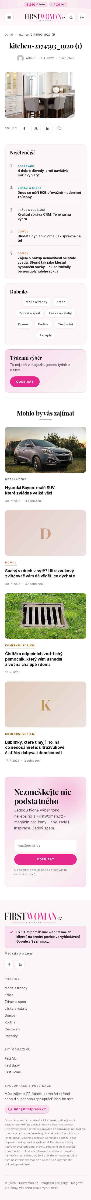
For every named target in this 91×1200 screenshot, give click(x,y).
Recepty (45, 335)
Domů (9, 34)
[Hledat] (71, 17)
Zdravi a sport (29, 313)
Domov (23, 324)
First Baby (12, 1065)
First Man (11, 1058)
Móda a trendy (36, 302)
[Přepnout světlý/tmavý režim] (81, 17)
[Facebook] (9, 964)
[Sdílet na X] (36, 128)
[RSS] (20, 964)
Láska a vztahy (60, 313)
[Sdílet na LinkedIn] (47, 128)
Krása (60, 302)
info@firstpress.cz (30, 1109)
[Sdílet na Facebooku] (24, 128)
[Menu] (9, 17)
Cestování (65, 324)
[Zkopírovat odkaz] (59, 128)
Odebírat (25, 381)
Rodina (43, 324)
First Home (13, 1072)
